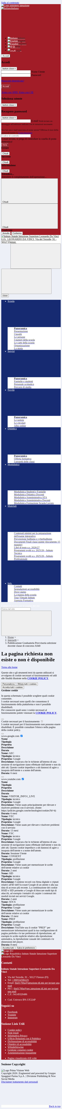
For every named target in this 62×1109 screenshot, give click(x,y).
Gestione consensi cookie (20, 1050)
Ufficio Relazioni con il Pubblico (24, 1038)
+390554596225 (20, 980)
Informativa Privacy (18, 1035)
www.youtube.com (11, 779)
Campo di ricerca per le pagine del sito (20, 606)
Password (36, 75)
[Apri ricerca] (35, 256)
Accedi (6, 56)
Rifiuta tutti (27, 684)
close (5, 295)
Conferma (17, 233)
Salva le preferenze (26, 948)
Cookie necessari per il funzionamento (20, 721)
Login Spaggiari (25, 133)
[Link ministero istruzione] (15, 5)
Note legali (13, 1032)
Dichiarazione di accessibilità (22, 1041)
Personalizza (8, 684)
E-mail (34, 121)
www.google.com (10, 736)
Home (11, 637)
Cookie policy (15, 1030)
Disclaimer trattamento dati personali (19, 1081)
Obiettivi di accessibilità (19, 1044)
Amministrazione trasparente (22, 1052)
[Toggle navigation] (26, 281)
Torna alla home (9, 667)
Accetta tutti (13, 687)
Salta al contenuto (10, 2)
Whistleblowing (16, 1047)
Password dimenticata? (12, 80)
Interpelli (12, 640)
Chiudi (5, 153)
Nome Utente (38, 71)
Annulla (6, 233)
